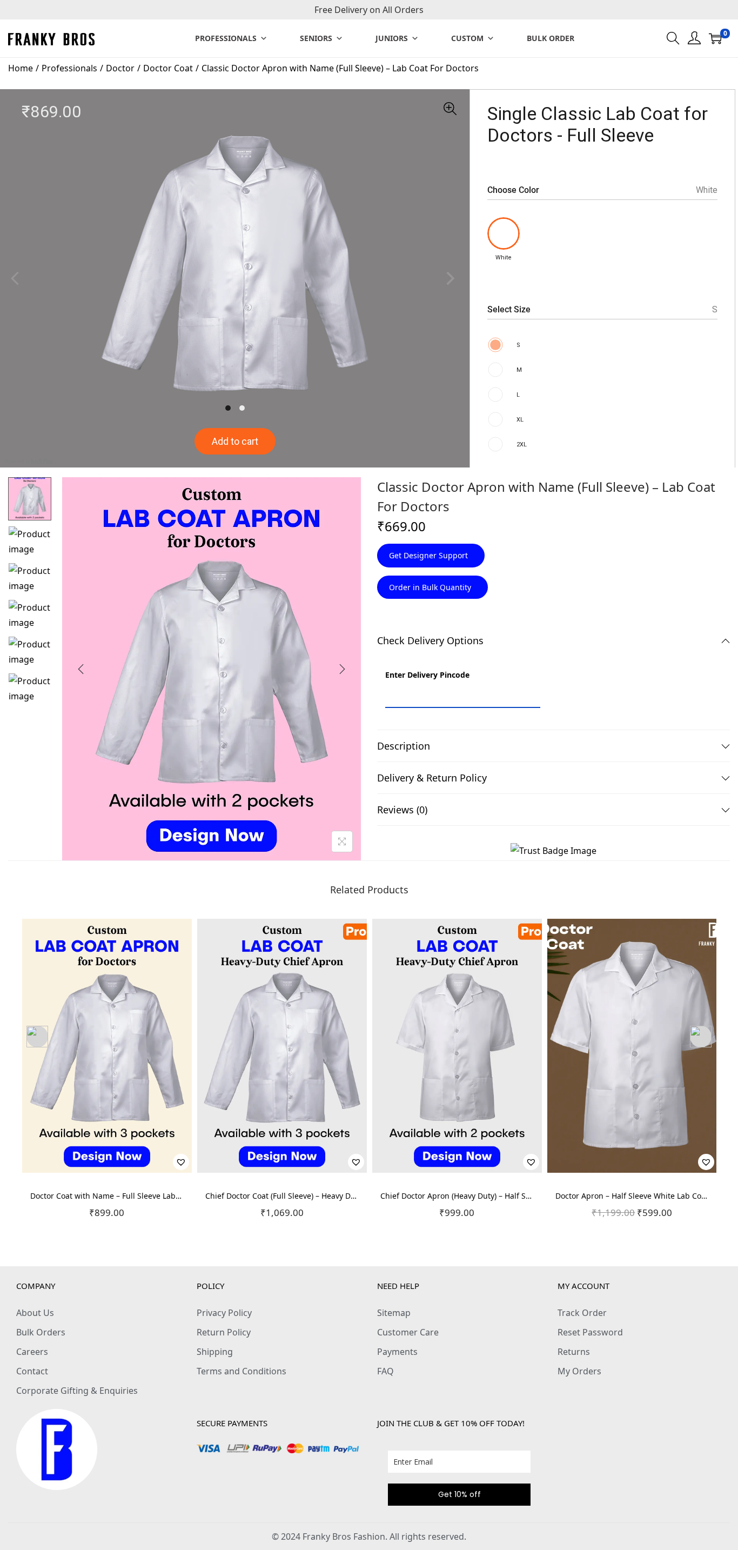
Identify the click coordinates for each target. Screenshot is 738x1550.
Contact (32, 1371)
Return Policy (224, 1332)
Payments (397, 1352)
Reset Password (590, 1332)
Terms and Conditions (241, 1371)
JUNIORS (391, 38)
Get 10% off (459, 1494)
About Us (35, 1313)
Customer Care (408, 1332)
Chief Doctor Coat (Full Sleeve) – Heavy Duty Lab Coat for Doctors (321, 1196)
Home (20, 68)
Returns (574, 1352)
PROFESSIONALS (226, 38)
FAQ (385, 1371)
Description (403, 745)
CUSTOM (467, 38)
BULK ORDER (550, 38)
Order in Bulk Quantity (431, 587)
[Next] (341, 669)
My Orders (579, 1371)
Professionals (69, 68)
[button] (181, 1162)
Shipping (215, 1352)
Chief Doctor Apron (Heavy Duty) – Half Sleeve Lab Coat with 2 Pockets (506, 1196)
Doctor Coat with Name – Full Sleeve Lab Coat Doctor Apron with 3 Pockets (164, 1196)
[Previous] (81, 669)
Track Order (582, 1313)
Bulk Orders (40, 1332)
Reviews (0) (402, 809)
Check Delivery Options (430, 640)
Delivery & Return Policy (432, 777)
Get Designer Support (429, 555)
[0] (715, 38)
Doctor (120, 68)
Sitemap (394, 1313)
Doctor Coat (168, 68)
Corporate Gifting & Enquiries (77, 1391)
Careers (32, 1352)
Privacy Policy (224, 1313)
